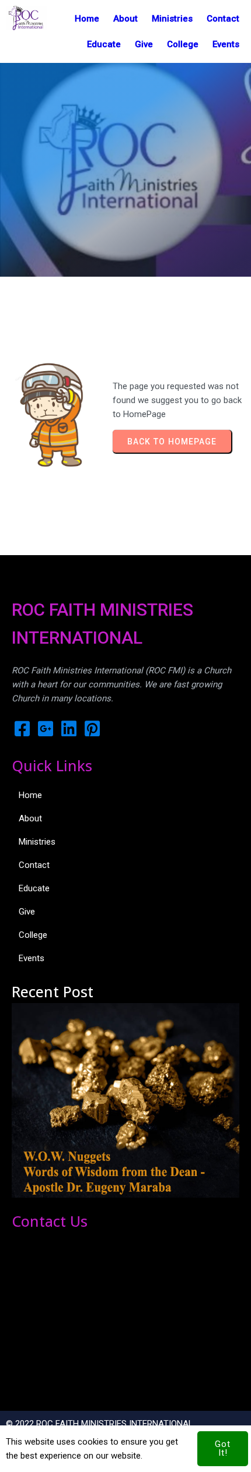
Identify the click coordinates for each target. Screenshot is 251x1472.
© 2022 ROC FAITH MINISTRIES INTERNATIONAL (99, 1423)
